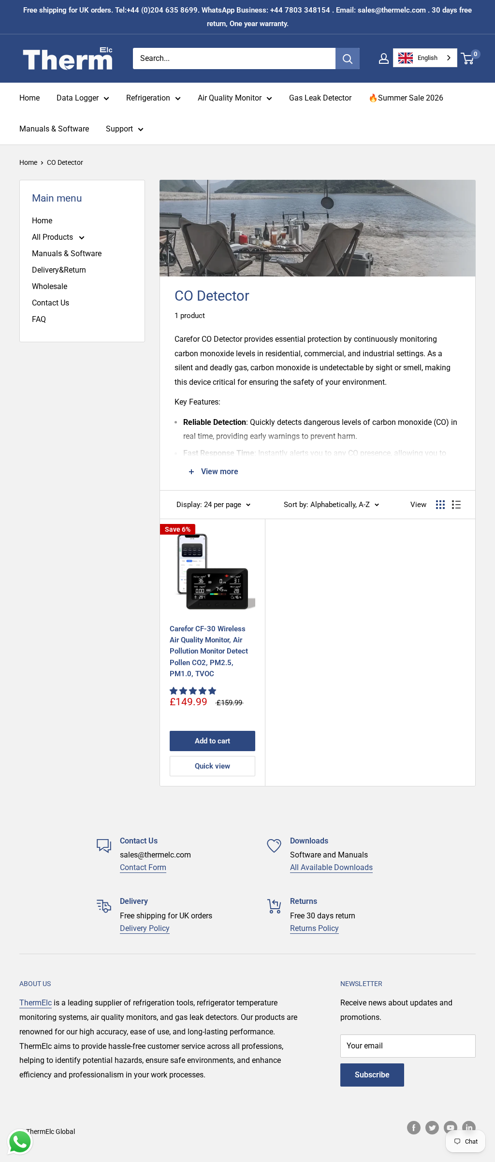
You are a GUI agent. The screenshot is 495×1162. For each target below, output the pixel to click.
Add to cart (212, 741)
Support (119, 128)
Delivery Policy (145, 928)
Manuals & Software (54, 128)
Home (29, 97)
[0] (468, 58)
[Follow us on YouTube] (450, 1127)
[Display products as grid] (440, 504)
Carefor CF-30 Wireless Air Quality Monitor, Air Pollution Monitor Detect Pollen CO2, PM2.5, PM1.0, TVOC (209, 651)
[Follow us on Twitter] (432, 1127)
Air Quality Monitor (230, 97)
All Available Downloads (331, 867)
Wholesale (49, 286)
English (427, 57)
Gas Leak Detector (320, 97)
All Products (53, 237)
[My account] (384, 58)
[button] (194, 691)
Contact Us (50, 302)
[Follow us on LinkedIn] (469, 1127)
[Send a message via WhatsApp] (20, 1142)
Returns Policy (314, 928)
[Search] (347, 58)
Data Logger (78, 97)
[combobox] (425, 57)
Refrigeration (148, 97)
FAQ (39, 319)
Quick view (212, 766)
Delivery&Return (59, 270)
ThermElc (35, 1002)
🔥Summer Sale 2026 (405, 97)
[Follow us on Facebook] (414, 1127)
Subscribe (372, 1074)
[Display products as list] (456, 504)
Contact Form (143, 867)
